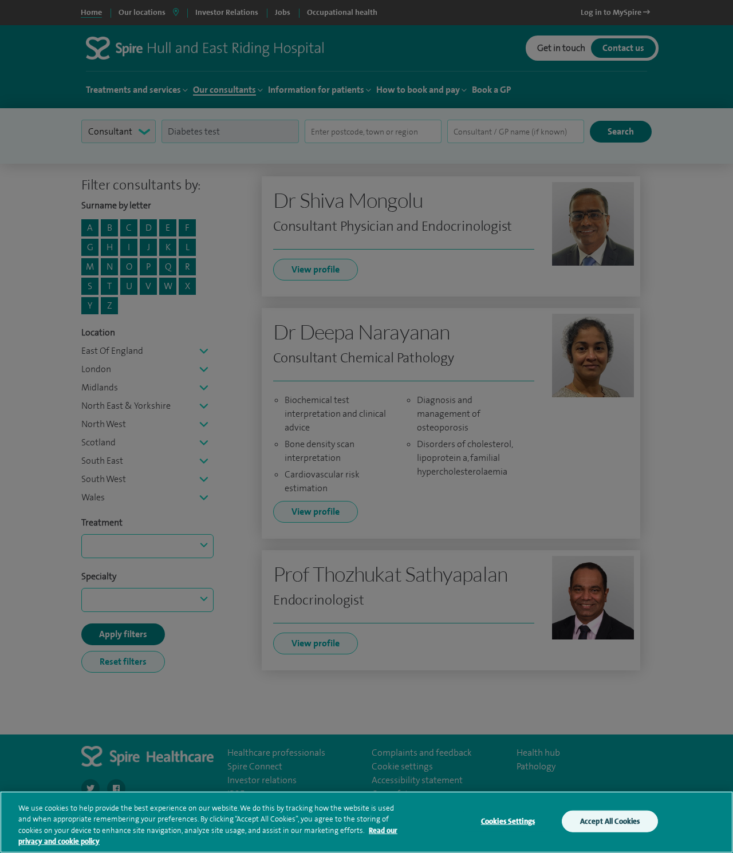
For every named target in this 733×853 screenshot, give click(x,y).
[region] (366, 822)
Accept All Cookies (610, 821)
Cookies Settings (508, 821)
